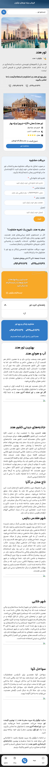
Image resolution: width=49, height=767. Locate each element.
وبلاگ (14, 763)
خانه (43, 763)
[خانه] (43, 758)
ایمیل (42, 208)
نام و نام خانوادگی (37, 178)
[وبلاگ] (14, 758)
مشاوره (6, 763)
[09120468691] (10, 86)
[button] (5, 305)
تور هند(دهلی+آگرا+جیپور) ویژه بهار (26, 123)
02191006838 (34, 85)
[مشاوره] (6, 758)
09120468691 (17, 85)
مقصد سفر (40, 198)
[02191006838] (27, 86)
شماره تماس (39, 188)
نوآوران (39, 58)
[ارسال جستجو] (3, 12)
